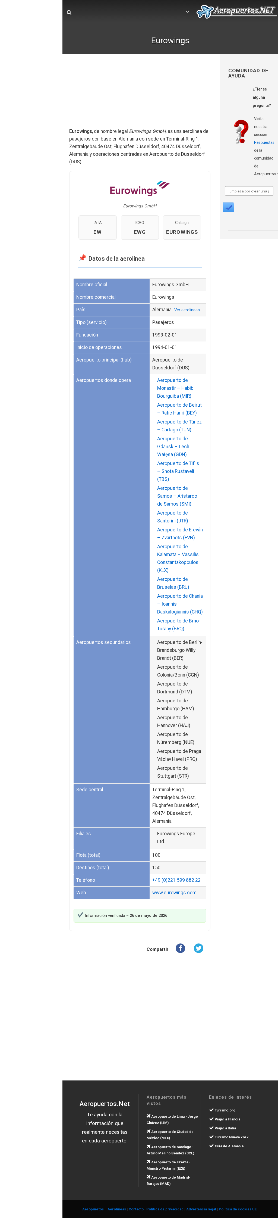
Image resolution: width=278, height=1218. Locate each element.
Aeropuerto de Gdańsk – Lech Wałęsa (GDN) (173, 446)
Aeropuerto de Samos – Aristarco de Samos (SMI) (177, 496)
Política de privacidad (165, 1209)
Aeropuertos (93, 1209)
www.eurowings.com (174, 892)
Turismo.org (224, 1110)
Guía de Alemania (229, 1146)
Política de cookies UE (238, 1209)
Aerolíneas (117, 1209)
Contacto (136, 1209)
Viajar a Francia (227, 1119)
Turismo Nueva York (231, 1137)
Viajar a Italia (225, 1128)
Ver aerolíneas (187, 309)
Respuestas (264, 142)
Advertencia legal (201, 1209)
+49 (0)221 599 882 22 (176, 880)
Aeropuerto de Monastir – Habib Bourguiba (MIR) (175, 388)
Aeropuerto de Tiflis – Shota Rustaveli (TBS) (178, 471)
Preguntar (228, 207)
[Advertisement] (140, 95)
